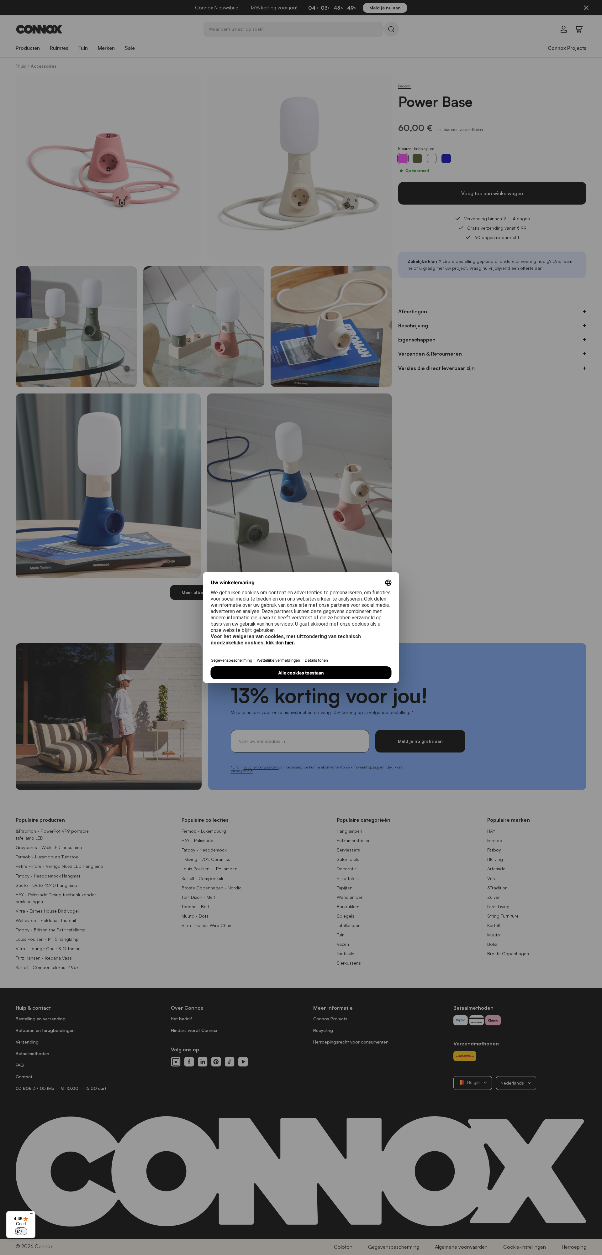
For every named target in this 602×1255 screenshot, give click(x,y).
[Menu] (31, 1215)
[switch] (21, 1231)
